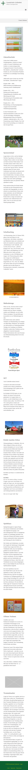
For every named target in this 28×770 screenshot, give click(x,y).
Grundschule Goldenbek (14, 2)
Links (8, 768)
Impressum (13, 768)
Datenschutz (19, 768)
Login (21, 764)
